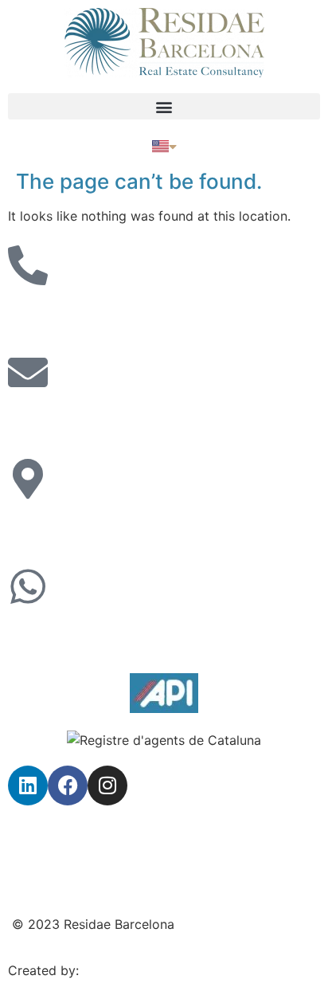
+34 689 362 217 (60, 636)
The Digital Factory (140, 970)
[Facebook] (68, 785)
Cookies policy (53, 877)
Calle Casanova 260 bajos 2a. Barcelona (130, 529)
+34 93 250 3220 (62, 315)
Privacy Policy (50, 831)
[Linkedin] (28, 785)
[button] (164, 106)
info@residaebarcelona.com (92, 422)
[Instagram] (107, 785)
